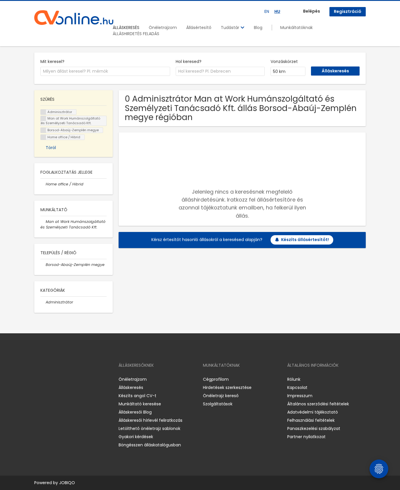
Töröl (51, 148)
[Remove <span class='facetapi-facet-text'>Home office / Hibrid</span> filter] (43, 137)
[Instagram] (48, 379)
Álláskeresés (131, 387)
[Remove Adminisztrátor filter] (43, 302)
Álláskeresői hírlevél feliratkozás (150, 420)
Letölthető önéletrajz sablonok (149, 428)
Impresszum (299, 396)
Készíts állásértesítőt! (305, 240)
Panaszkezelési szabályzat (313, 428)
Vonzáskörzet (284, 61)
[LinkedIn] (58, 379)
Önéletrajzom (163, 27)
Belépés (311, 11)
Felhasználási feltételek (311, 420)
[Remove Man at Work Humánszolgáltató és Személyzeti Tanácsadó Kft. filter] (43, 221)
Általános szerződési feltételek (318, 404)
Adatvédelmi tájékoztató (312, 412)
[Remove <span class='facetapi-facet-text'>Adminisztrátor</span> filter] (43, 112)
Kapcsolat (297, 387)
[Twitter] (66, 379)
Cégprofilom (216, 379)
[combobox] (105, 71)
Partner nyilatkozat (306, 437)
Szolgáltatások (218, 404)
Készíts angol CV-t (137, 396)
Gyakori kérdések (136, 437)
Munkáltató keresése (140, 404)
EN (266, 11)
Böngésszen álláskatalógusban (150, 445)
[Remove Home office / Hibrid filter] (43, 184)
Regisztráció (347, 11)
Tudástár (230, 27)
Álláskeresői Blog (135, 412)
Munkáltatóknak (296, 27)
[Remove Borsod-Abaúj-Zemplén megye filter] (43, 264)
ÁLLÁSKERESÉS (126, 27)
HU (277, 11)
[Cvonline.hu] (73, 17)
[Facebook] (38, 379)
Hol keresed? (188, 61)
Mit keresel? (52, 61)
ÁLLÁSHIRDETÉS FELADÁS (136, 34)
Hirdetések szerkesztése (227, 387)
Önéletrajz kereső (221, 396)
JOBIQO (67, 483)
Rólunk (293, 379)
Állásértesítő (198, 27)
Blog (258, 27)
